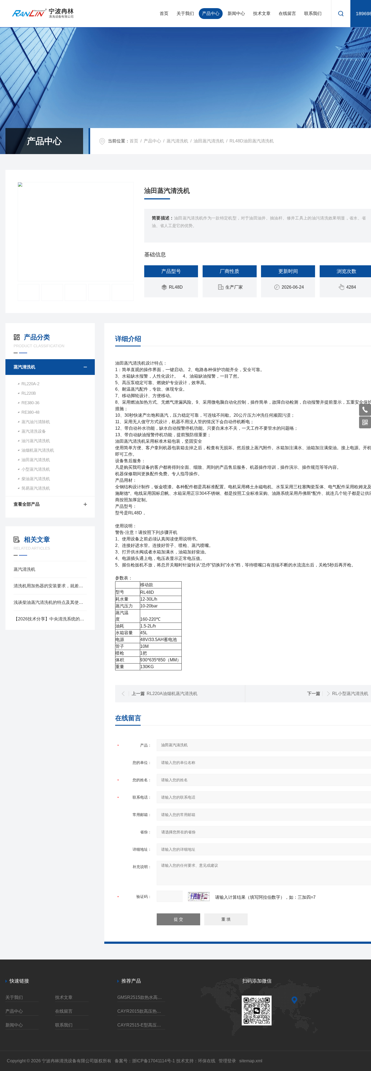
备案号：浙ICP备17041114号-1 (145, 1061)
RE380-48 (30, 412)
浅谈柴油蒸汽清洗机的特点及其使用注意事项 (50, 602)
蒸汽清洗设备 (33, 431)
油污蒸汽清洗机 (35, 440)
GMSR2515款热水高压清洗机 (141, 997)
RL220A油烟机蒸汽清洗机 (172, 693)
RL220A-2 (30, 383)
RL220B (28, 393)
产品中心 (210, 13)
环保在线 (206, 1061)
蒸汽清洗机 (177, 141)
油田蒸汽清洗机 (209, 141)
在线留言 (287, 13)
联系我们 (313, 13)
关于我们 (185, 13)
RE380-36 (30, 402)
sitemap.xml (250, 1061)
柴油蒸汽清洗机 (35, 478)
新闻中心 (236, 13)
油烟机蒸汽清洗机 (37, 450)
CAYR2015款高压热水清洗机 (141, 1011)
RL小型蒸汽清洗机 (350, 693)
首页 (164, 13)
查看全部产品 (27, 504)
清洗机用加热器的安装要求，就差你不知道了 (50, 586)
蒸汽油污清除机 (35, 421)
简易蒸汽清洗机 (35, 488)
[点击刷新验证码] (199, 896)
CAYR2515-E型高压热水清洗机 (141, 1025)
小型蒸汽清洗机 (35, 469)
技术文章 (262, 13)
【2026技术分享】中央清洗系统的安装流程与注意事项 (50, 619)
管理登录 (227, 1061)
